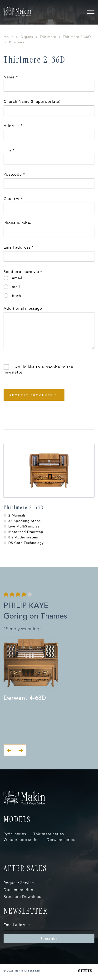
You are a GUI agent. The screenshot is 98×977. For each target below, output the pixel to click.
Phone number (18, 223)
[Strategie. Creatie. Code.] (85, 970)
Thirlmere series (48, 834)
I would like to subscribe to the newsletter (38, 369)
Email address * (19, 247)
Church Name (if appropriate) (32, 101)
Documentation (18, 889)
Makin (9, 37)
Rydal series (15, 834)
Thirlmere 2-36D (77, 37)
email (17, 278)
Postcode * (14, 174)
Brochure (17, 42)
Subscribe (49, 938)
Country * (13, 198)
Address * (13, 125)
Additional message (23, 308)
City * (9, 150)
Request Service (19, 882)
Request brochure (31, 395)
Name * (11, 77)
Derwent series (61, 839)
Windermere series (21, 839)
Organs (26, 37)
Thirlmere (48, 37)
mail (16, 287)
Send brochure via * (23, 271)
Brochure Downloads (24, 896)
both (16, 295)
